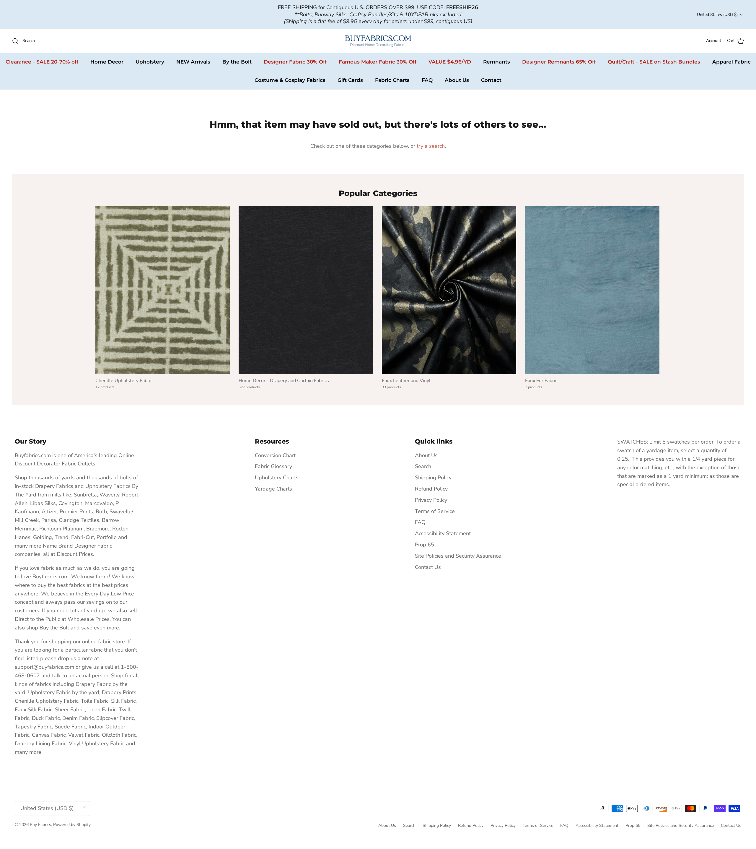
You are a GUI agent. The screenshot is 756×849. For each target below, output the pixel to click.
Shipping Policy (433, 477)
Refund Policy (431, 488)
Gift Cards (350, 80)
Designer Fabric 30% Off (295, 62)
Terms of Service (435, 511)
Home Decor (106, 62)
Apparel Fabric (731, 62)
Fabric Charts (392, 80)
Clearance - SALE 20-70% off (42, 62)
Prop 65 (424, 544)
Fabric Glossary (273, 466)
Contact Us (428, 567)
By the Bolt (237, 62)
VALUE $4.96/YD (449, 62)
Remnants (496, 62)
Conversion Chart (275, 455)
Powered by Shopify (72, 824)
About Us (457, 80)
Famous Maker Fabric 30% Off (377, 62)
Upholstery (150, 62)
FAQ (427, 80)
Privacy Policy (431, 500)
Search (423, 466)
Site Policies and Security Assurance (458, 555)
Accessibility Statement (443, 533)
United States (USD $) (717, 14)
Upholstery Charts (277, 477)
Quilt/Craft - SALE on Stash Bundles (654, 62)
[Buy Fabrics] (378, 41)
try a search (431, 146)
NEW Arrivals (193, 62)
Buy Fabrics (40, 824)
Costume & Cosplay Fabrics (290, 80)
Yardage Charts (273, 488)
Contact (491, 80)
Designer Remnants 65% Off (559, 62)
